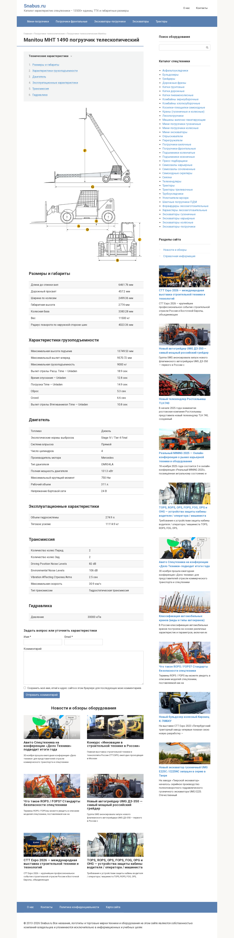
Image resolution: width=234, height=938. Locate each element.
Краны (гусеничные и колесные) (183, 111)
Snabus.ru (35, 6)
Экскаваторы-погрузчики (110, 21)
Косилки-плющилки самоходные (183, 107)
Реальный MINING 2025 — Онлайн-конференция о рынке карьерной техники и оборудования (181, 457)
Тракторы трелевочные (177, 189)
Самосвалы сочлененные (178, 169)
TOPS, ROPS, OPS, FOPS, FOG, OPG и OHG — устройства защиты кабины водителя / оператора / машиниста (115, 863)
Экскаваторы (140, 21)
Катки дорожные (173, 91)
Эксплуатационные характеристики (55, 82)
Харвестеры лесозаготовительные (184, 210)
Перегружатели (172, 140)
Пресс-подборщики (174, 161)
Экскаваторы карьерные (178, 218)
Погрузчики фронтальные (71, 21)
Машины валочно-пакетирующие (184, 119)
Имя (27, 636)
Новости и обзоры (175, 249)
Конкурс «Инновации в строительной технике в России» (113, 744)
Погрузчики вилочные (176, 144)
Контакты (202, 8)
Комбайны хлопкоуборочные (181, 103)
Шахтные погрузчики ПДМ (179, 202)
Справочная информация (179, 256)
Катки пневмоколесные (177, 95)
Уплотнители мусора (175, 197)
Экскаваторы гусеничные (179, 214)
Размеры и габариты (45, 64)
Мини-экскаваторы (174, 132)
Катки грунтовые (173, 87)
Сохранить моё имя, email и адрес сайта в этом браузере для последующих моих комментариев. (84, 688)
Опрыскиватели (172, 136)
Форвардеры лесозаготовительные (185, 206)
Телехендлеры (171, 181)
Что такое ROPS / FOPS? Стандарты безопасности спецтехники (52, 803)
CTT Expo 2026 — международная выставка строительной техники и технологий (51, 863)
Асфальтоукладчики (175, 70)
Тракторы (161, 21)
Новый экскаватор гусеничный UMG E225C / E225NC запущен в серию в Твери (183, 771)
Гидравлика (39, 94)
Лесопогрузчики (172, 115)
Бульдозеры (170, 74)
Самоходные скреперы (177, 173)
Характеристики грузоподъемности (55, 70)
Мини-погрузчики (38, 21)
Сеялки (167, 177)
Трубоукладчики (172, 193)
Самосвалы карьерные (177, 165)
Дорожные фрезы (174, 83)
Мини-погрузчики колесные (180, 128)
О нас (186, 8)
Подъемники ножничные (178, 156)
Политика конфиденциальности (79, 907)
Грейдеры (168, 78)
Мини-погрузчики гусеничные (181, 124)
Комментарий (32, 648)
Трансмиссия (40, 88)
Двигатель (39, 76)
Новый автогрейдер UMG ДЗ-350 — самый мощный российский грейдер (115, 804)
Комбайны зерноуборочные (180, 99)
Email (68, 636)
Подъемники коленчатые (178, 152)
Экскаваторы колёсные (177, 222)
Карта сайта (113, 907)
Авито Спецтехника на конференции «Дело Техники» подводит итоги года (47, 746)
